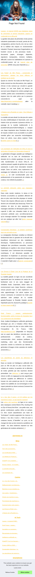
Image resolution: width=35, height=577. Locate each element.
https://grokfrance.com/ (8, 331)
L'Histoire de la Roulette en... (10, 513)
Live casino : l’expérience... (10, 493)
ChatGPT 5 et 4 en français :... (11, 541)
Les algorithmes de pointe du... (11, 553)
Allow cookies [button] (25, 572)
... (28, 65)
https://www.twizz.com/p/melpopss (12, 101)
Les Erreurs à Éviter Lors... (10, 509)
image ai (4, 175)
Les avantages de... (7, 472)
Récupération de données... (10, 533)
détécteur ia (16, 373)
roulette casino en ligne (8, 140)
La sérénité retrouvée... (9, 468)
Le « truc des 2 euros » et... (10, 481)
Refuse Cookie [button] (10, 572)
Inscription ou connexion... (9, 529)
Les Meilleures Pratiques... (9, 456)
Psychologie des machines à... (10, 501)
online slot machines (11, 402)
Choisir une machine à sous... (10, 497)
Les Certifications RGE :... (9, 452)
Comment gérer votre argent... (11, 505)
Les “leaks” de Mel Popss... (10, 444)
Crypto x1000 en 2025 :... (9, 545)
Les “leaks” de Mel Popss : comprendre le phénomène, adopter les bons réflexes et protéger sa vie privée (16, 75)
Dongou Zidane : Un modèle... (10, 464)
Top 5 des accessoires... (9, 448)
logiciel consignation (25, 261)
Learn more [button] (17, 567)
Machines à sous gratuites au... (11, 489)
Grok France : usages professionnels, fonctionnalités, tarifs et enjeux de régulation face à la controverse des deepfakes (16, 316)
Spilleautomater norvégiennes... (11, 485)
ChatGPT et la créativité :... (10, 460)
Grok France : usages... (9, 525)
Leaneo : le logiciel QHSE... (10, 521)
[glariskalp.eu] (17, 10)
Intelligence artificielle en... (9, 537)
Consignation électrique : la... (10, 549)
